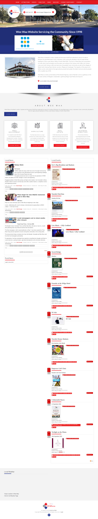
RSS (46, 250)
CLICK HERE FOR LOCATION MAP (49, 81)
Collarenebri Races (58, 400)
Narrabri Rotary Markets (60, 339)
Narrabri (15, 245)
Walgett (55, 425)
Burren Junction (26, 245)
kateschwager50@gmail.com (43, 12)
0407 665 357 (29, 12)
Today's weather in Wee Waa (11, 493)
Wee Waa (12, 212)
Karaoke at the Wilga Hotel (61, 283)
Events (60, 187)
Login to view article (9, 262)
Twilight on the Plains (59, 432)
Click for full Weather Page (11, 495)
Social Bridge (56, 252)
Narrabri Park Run (58, 194)
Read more (90, 187)
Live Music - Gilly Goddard (61, 225)
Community (22, 212)
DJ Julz (54, 312)
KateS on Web (53, 510)
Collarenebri (74, 424)
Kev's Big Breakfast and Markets (63, 165)
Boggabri (11, 245)
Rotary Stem (18, 165)
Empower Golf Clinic (59, 368)
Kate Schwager (19, 185)
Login (62, 512)
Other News (17, 212)
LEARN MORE (44, 86)
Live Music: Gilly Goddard (75, 232)
